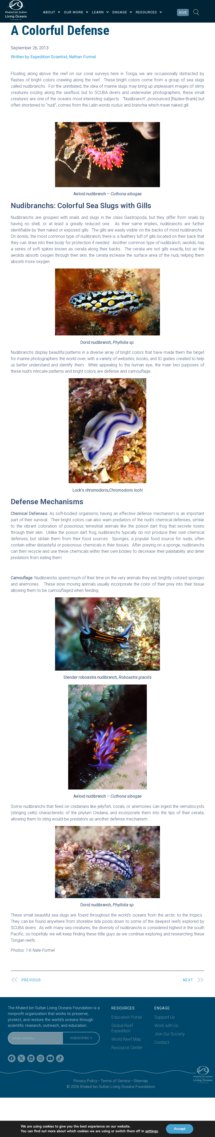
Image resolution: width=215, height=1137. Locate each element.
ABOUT (49, 12)
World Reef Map (126, 1039)
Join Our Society (169, 1033)
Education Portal (126, 1017)
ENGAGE (119, 12)
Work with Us (166, 1025)
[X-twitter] (21, 1058)
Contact (161, 1042)
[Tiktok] (60, 1058)
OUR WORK (73, 12)
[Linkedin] (31, 1058)
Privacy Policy (85, 1080)
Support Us (164, 1017)
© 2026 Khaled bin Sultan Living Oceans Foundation (111, 1086)
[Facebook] (11, 1058)
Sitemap (141, 1080)
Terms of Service (115, 1080)
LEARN (98, 12)
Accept (179, 1128)
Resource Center (126, 1047)
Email (13, 1028)
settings (151, 1131)
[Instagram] (40, 1058)
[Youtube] (50, 1058)
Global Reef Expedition (122, 1028)
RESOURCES (146, 12)
